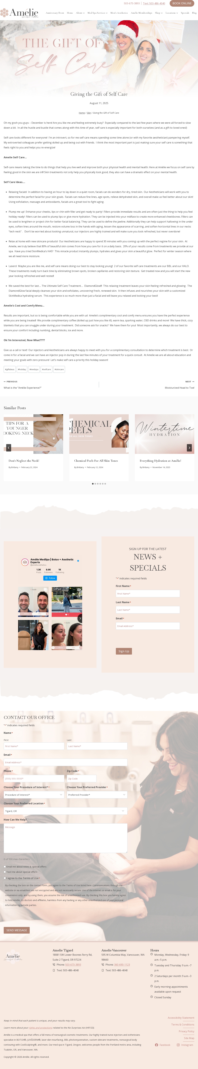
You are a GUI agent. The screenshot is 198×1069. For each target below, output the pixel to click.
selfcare (46, 369)
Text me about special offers (21, 871)
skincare (59, 369)
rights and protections (40, 1027)
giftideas (9, 369)
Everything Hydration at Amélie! (160, 461)
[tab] (93, 484)
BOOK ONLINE (182, 3)
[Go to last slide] (8, 448)
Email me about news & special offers (26, 866)
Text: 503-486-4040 (154, 3)
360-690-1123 (122, 964)
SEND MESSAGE (16, 930)
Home (70, 12)
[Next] (189, 448)
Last (69, 739)
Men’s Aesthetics (119, 12)
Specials (185, 12)
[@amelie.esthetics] (25, 562)
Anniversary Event (55, 12)
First (6, 739)
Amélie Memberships (141, 12)
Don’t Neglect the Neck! (24, 461)
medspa (34, 369)
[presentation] (33, 434)
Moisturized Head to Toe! (179, 384)
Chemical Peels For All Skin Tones (96, 461)
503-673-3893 (73, 964)
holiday (22, 369)
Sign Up (124, 651)
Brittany (14, 467)
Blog (194, 12)
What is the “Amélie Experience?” (22, 384)
